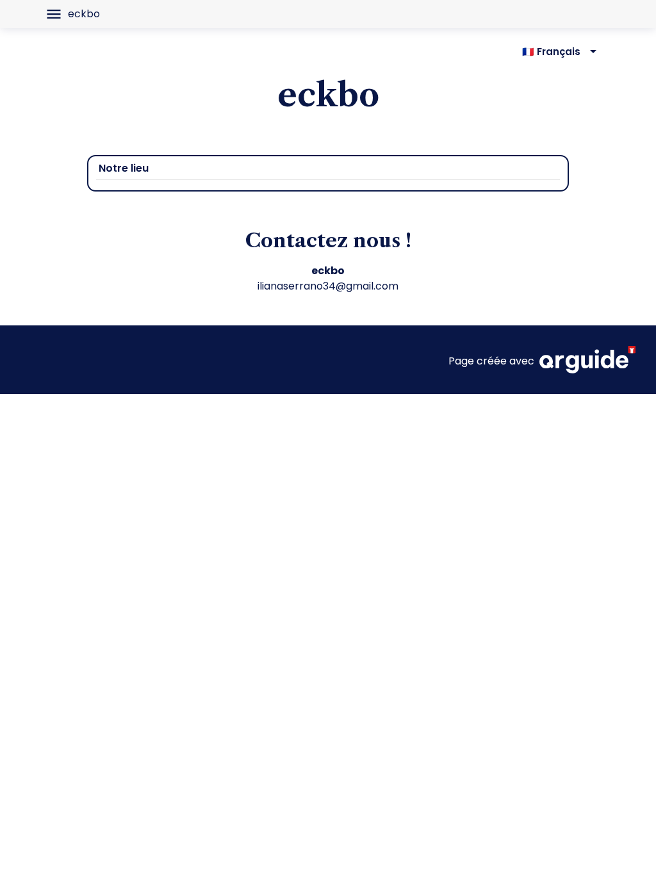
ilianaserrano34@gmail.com (328, 286)
